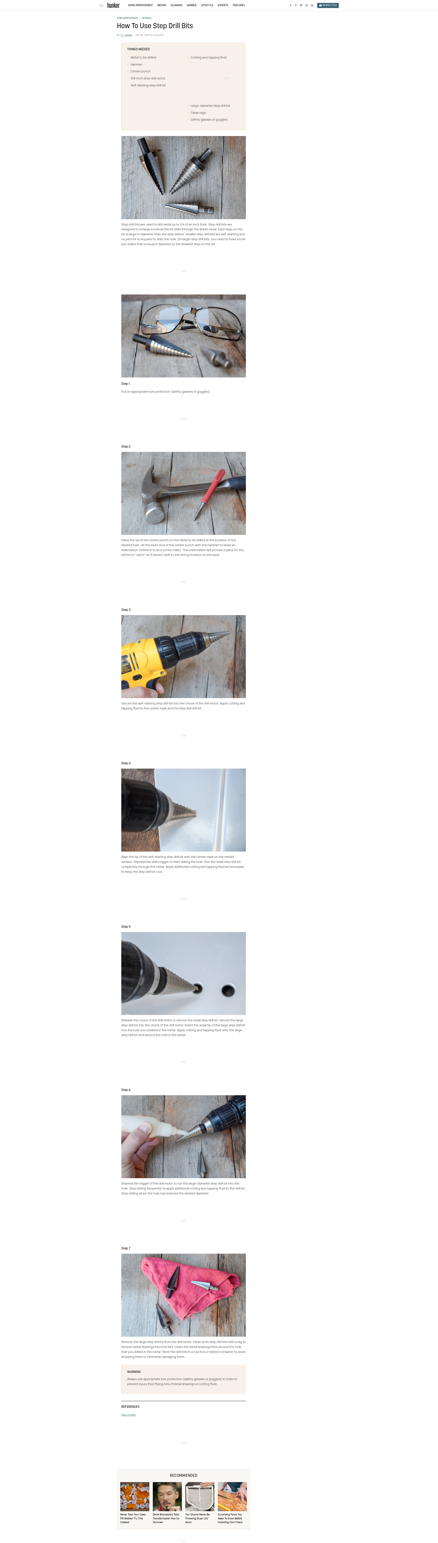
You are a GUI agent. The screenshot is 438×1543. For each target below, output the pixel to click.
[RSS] (312, 5)
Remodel (147, 18)
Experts (223, 5)
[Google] (307, 5)
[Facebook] (290, 5)
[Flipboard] (301, 5)
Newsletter (330, 5)
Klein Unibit (128, 1415)
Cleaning (176, 5)
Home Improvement (140, 5)
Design (161, 5)
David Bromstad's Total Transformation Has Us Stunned (166, 1518)
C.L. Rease (126, 35)
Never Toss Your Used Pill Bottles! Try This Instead (133, 1518)
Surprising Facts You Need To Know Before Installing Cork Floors (230, 1518)
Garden (191, 5)
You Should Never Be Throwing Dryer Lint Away (197, 1518)
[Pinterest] (296, 5)
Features (239, 5)
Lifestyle (207, 5)
